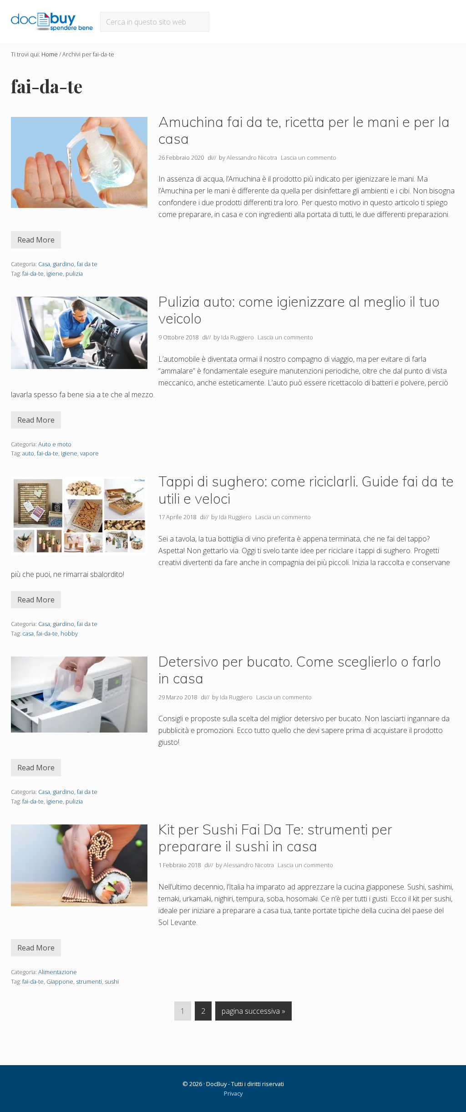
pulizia (74, 273)
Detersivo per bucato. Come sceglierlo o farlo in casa (299, 669)
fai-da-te (33, 273)
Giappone (59, 981)
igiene (54, 273)
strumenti (89, 981)
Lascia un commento (308, 157)
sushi (112, 981)
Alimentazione (57, 972)
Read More (39, 241)
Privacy (233, 1093)
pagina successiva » (253, 1013)
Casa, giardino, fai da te (67, 264)
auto (28, 453)
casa (28, 633)
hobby (69, 633)
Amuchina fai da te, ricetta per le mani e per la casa (304, 130)
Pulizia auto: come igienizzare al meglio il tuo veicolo (299, 310)
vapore (89, 453)
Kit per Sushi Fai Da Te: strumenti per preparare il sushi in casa (275, 837)
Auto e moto (54, 444)
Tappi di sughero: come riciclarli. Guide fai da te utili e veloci (306, 489)
